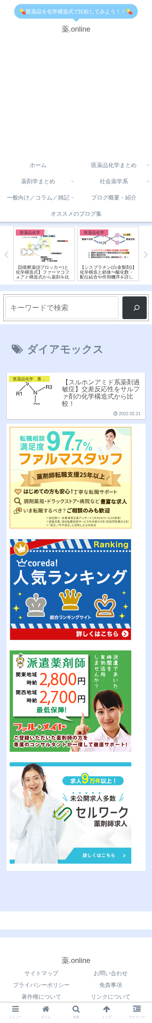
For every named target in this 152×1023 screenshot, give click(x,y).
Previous (6, 255)
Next (146, 255)
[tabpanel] (44, 254)
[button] (136, 712)
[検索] (134, 307)
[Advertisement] (76, 98)
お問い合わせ (111, 973)
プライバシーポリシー (41, 985)
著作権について (41, 996)
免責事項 (110, 985)
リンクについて (111, 996)
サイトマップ (41, 973)
